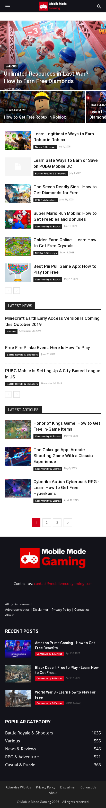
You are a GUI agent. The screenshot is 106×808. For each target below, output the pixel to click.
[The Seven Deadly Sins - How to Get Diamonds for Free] (18, 193)
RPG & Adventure (45, 200)
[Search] (99, 6)
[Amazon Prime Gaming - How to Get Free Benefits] (18, 649)
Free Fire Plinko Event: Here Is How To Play (47, 347)
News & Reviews (16, 110)
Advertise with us (17, 609)
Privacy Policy (61, 609)
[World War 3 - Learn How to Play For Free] (18, 698)
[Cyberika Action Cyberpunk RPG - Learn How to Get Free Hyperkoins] (18, 488)
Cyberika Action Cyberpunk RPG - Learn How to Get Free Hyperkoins (66, 487)
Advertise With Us (18, 787)
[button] (8, 6)
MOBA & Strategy (46, 253)
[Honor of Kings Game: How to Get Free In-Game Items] (18, 429)
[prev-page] (8, 290)
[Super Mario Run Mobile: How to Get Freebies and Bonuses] (18, 219)
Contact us (82, 609)
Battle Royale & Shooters (50, 173)
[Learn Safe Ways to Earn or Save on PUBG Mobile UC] (18, 166)
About (9, 615)
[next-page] (16, 290)
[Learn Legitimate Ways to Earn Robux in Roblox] (18, 140)
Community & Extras (48, 226)
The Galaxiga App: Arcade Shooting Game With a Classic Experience (63, 455)
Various (11, 66)
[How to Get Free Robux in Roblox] (42, 111)
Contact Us (88, 787)
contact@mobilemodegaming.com (63, 583)
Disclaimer (40, 609)
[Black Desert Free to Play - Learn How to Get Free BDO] (18, 674)
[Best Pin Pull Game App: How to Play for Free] (18, 272)
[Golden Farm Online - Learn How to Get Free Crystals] (18, 246)
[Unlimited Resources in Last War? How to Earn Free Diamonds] (53, 55)
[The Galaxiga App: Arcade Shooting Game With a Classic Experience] (18, 456)
